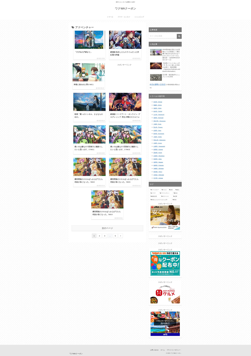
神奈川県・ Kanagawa (160, 121)
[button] (179, 36)
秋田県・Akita (158, 159)
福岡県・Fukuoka (159, 165)
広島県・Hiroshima (159, 156)
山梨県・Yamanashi (159, 146)
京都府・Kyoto (157, 124)
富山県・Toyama (158, 127)
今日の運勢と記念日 (158, 84)
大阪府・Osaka (158, 137)
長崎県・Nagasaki (158, 118)
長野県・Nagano (158, 162)
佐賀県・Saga (157, 130)
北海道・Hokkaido (159, 175)
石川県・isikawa (158, 178)
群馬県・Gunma (158, 149)
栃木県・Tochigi (158, 111)
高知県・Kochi (158, 152)
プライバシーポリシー (174, 350)
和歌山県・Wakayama (159, 140)
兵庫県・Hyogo (158, 143)
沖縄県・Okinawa (159, 168)
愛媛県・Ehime (158, 105)
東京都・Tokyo (158, 172)
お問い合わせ (154, 350)
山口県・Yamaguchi (159, 114)
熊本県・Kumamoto (159, 133)
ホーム (163, 350)
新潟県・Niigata (158, 102)
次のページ (107, 228)
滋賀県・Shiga (157, 108)
